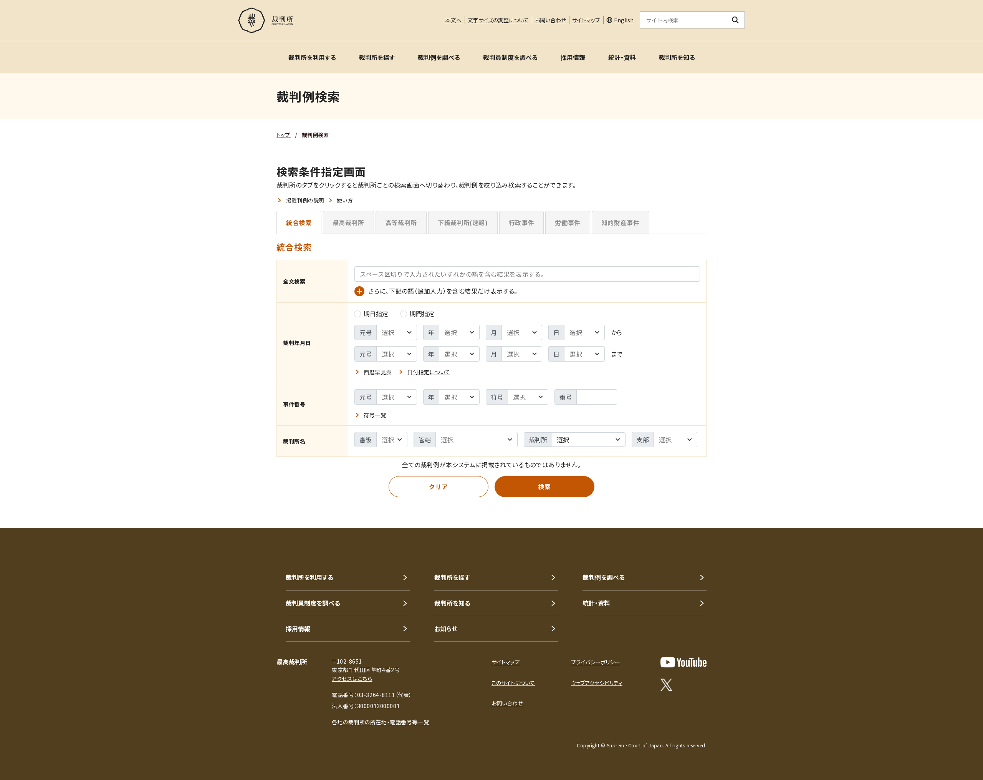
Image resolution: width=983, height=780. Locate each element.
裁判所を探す (377, 57)
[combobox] (589, 439)
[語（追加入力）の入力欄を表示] (359, 291)
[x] (666, 685)
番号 (565, 397)
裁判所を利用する (312, 57)
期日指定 (376, 313)
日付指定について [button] (428, 372)
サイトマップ (586, 20)
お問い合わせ (550, 20)
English (624, 20)
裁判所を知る (677, 57)
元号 (365, 332)
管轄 (425, 439)
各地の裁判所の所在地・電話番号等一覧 (380, 722)
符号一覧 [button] (375, 415)
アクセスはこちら (352, 678)
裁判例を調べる (439, 57)
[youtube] (683, 662)
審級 (365, 439)
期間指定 (422, 313)
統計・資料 (622, 57)
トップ (283, 135)
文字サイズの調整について (498, 20)
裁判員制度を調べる (510, 57)
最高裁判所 (348, 222)
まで (616, 353)
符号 (497, 397)
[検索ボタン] (735, 20)
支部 (643, 439)
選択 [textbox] (563, 439)
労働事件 (568, 222)
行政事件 (522, 222)
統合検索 (299, 222)
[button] (955, 500)
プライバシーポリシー (595, 662)
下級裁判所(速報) (463, 222)
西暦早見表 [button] (378, 372)
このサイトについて (513, 683)
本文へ (453, 20)
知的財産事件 (620, 222)
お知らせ (445, 628)
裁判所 (538, 439)
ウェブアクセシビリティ (596, 683)
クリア (438, 486)
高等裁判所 (401, 222)
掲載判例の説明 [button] (305, 200)
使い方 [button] (345, 200)
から (616, 332)
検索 (544, 486)
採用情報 (573, 57)
